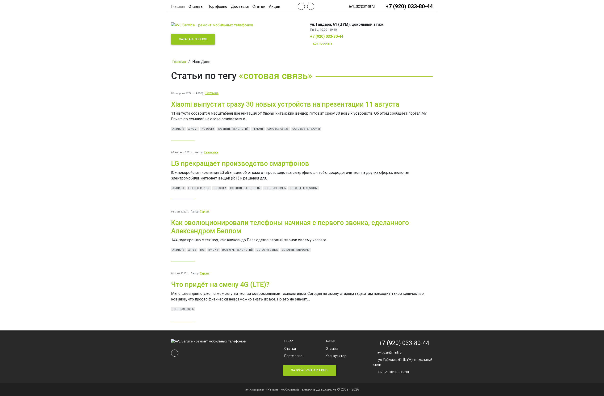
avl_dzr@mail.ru (388, 352)
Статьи (258, 6)
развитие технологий (233, 129)
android (178, 129)
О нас (288, 341)
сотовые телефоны (306, 129)
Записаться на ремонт (309, 370)
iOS (202, 250)
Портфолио (217, 6)
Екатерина (211, 93)
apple (192, 250)
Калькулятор (336, 356)
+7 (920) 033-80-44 (326, 36)
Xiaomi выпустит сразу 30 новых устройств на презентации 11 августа (285, 104)
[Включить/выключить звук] (301, 6)
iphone (213, 250)
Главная (178, 6)
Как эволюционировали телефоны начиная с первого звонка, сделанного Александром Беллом (290, 227)
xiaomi (192, 129)
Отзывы (196, 6)
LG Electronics (199, 188)
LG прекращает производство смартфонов (240, 163)
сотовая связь (278, 129)
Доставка (240, 6)
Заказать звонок (193, 39)
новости (207, 129)
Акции (274, 6)
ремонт (258, 129)
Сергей (204, 211)
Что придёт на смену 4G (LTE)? (220, 284)
